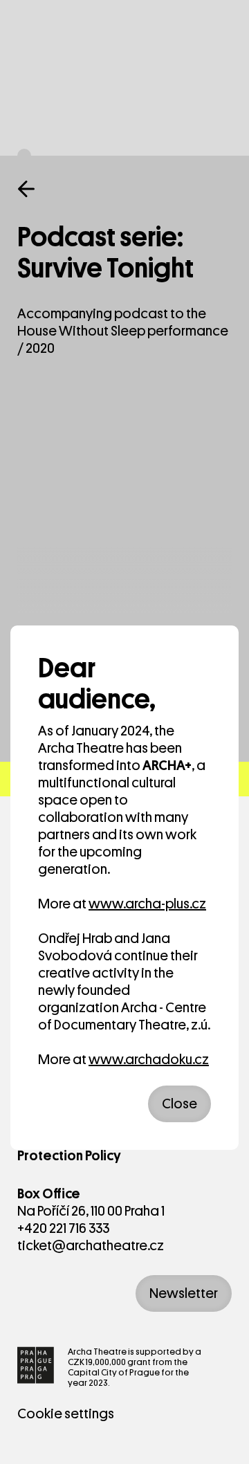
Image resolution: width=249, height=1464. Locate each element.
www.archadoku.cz (149, 1059)
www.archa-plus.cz (147, 904)
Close (179, 1104)
